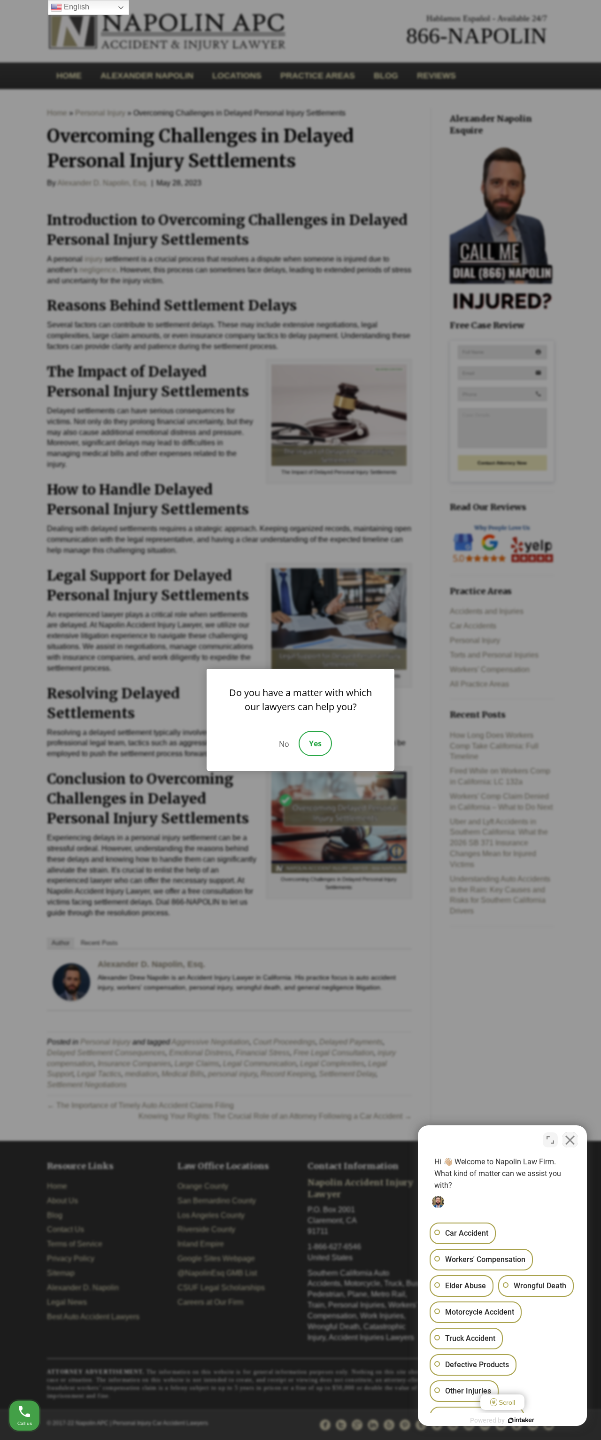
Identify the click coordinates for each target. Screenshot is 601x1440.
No (284, 744)
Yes (315, 743)
